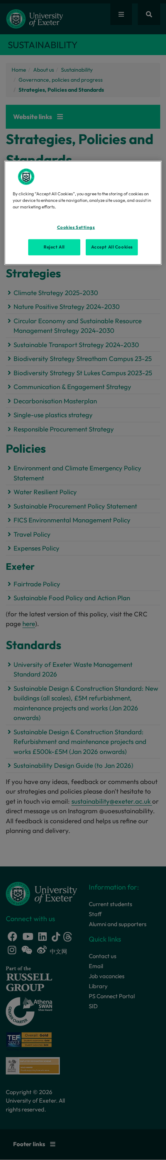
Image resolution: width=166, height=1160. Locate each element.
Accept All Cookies (112, 247)
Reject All (54, 247)
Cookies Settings (76, 227)
